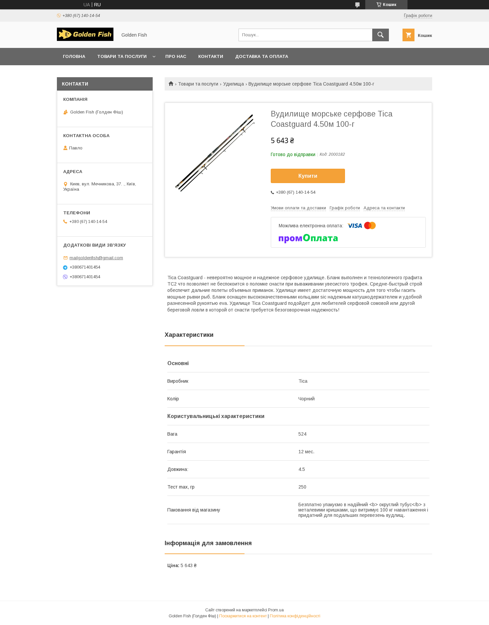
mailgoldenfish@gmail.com (96, 257)
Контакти (210, 56)
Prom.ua (276, 610)
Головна (74, 56)
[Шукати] (380, 35)
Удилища (233, 84)
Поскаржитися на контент (243, 616)
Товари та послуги (122, 56)
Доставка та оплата (261, 56)
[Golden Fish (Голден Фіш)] (85, 39)
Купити (307, 176)
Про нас (175, 56)
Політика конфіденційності (295, 616)
